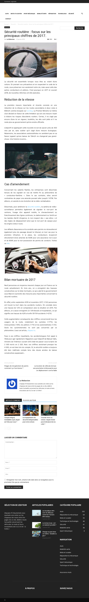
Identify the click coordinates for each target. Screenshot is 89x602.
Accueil (6, 24)
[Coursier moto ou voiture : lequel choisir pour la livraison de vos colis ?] (49, 410)
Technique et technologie (69, 565)
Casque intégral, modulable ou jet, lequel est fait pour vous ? (12, 420)
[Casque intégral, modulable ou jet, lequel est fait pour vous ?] (12, 410)
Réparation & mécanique (69, 556)
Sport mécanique (29, 13)
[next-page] (9, 428)
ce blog (30, 111)
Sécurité (71, 13)
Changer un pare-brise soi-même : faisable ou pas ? (49, 533)
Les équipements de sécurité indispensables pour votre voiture (30, 420)
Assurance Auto (65, 572)
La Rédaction (11, 39)
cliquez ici (31, 330)
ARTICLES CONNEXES (13, 400)
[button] (82, 14)
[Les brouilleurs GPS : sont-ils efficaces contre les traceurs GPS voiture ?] (36, 513)
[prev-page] (5, 428)
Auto (7, 13)
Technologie (62, 13)
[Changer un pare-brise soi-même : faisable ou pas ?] (36, 534)
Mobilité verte (41, 13)
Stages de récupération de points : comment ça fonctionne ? (16, 367)
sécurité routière (33, 207)
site (8, 243)
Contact (8, 19)
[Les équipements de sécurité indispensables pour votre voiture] (31, 410)
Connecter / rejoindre (10, 1)
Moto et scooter (16, 13)
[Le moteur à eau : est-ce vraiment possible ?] (36, 525)
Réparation (52, 13)
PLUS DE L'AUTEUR (29, 400)
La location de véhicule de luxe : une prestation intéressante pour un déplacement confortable (45, 368)
